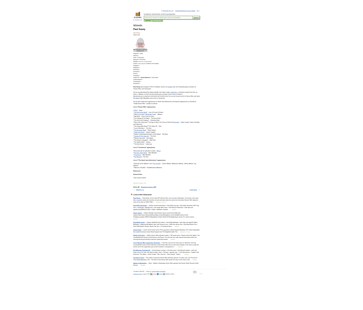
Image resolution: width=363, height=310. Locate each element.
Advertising (162, 271)
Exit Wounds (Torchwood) (141, 250)
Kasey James (137, 213)
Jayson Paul (137, 230)
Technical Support (156, 271)
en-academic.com (137, 20)
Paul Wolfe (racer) (139, 222)
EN (198, 11)
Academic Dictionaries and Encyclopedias (159, 14)
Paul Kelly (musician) (140, 205)
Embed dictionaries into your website (185, 11)
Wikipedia (148, 20)
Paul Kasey (136, 198)
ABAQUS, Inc (140, 190)
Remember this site (168, 11)
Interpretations (157, 20)
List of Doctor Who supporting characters (146, 243)
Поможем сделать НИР (148, 187)
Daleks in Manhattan (140, 263)
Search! (196, 17)
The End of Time (138, 257)
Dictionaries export (137, 274)
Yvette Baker (193, 190)
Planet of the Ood (139, 235)
